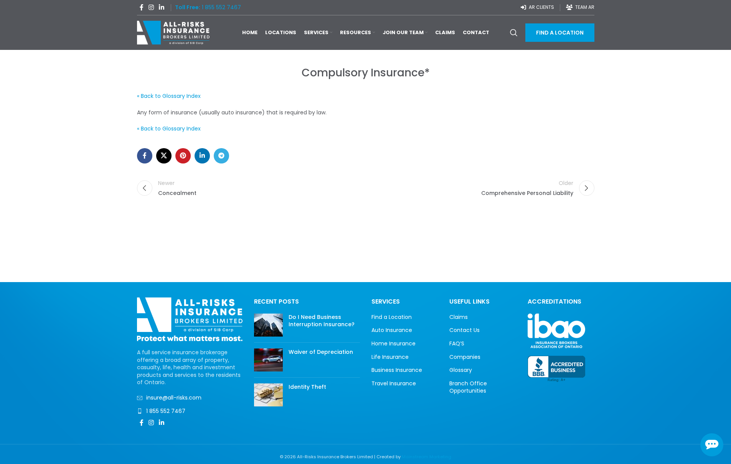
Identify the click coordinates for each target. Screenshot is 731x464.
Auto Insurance (391, 330)
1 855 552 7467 (165, 411)
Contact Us (464, 330)
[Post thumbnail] (268, 325)
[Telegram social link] (221, 155)
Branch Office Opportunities (468, 387)
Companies (464, 357)
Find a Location (391, 317)
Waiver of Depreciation (321, 352)
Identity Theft (307, 387)
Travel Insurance (393, 383)
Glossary (460, 370)
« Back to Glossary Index (169, 96)
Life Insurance (390, 357)
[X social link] (164, 155)
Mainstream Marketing (426, 457)
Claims (458, 317)
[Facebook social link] (141, 7)
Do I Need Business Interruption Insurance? (322, 321)
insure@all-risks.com (173, 397)
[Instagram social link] (151, 7)
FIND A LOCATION (560, 32)
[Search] (513, 32)
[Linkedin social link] (162, 7)
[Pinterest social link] (183, 155)
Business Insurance (396, 370)
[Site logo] (173, 32)
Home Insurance (393, 343)
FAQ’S (456, 343)
